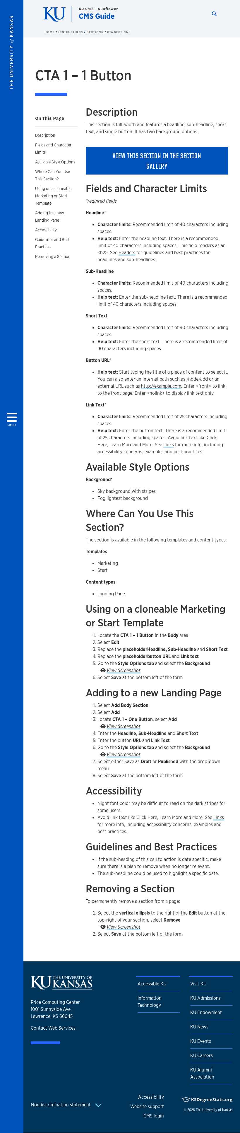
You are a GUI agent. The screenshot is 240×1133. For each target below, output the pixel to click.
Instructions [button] (71, 32)
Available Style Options (55, 162)
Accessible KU (152, 984)
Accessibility (46, 230)
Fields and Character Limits (53, 148)
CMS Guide (97, 16)
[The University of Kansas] (61, 987)
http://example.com (161, 386)
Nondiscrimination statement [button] (61, 1105)
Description (45, 135)
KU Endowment (206, 1012)
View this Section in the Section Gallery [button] (157, 161)
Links (168, 445)
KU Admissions (205, 998)
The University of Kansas (214, 1110)
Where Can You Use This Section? (52, 175)
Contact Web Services (53, 1028)
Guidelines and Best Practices (52, 243)
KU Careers (201, 1055)
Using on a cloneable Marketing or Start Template (53, 196)
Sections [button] (95, 32)
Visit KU (198, 984)
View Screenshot (123, 670)
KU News (199, 1027)
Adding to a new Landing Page (49, 216)
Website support (147, 1106)
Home (50, 32)
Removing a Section (53, 256)
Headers (127, 253)
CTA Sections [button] (119, 32)
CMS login (153, 1116)
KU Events (200, 1041)
